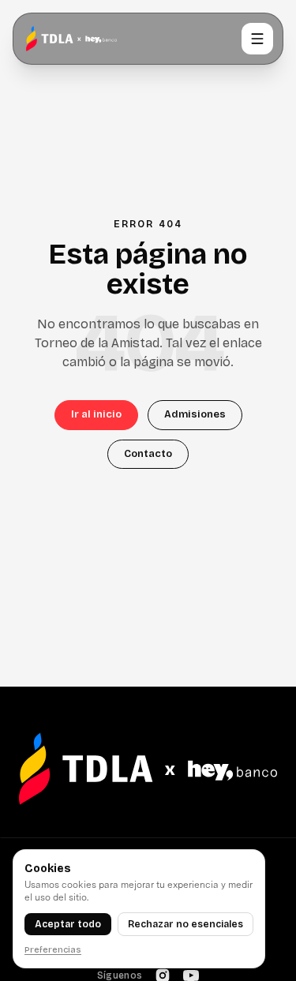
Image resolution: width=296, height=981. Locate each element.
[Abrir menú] (257, 38)
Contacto (148, 453)
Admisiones (195, 414)
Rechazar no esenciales (185, 924)
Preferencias (52, 950)
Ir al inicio (96, 414)
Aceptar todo (68, 924)
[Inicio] (71, 38)
